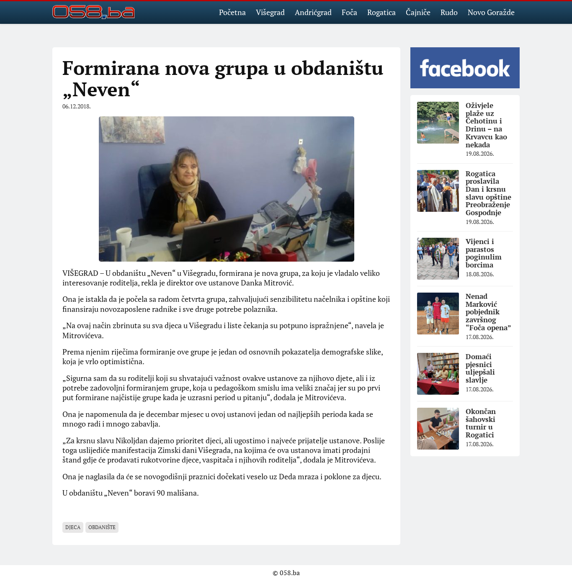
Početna (232, 12)
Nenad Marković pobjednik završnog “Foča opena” (488, 311)
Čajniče (418, 12)
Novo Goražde (491, 12)
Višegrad (270, 12)
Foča (349, 12)
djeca (72, 527)
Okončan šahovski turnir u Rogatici (481, 423)
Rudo (449, 12)
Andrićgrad (313, 12)
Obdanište (102, 527)
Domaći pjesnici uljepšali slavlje (480, 368)
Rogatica (381, 12)
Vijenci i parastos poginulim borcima (484, 253)
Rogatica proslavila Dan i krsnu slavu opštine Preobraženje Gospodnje (488, 193)
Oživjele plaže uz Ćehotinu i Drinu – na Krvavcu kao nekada (486, 124)
